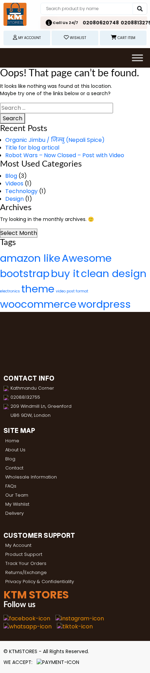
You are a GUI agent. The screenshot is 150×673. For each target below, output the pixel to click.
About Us (15, 449)
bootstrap (25, 273)
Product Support (23, 554)
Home (12, 440)
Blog (11, 176)
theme (37, 289)
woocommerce (38, 304)
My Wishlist (17, 504)
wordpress (104, 304)
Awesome (87, 258)
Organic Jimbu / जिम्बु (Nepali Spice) (55, 140)
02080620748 (101, 22)
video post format (72, 291)
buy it (65, 273)
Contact (14, 468)
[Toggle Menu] (137, 57)
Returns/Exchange (26, 572)
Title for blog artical (32, 148)
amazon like (30, 258)
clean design (114, 273)
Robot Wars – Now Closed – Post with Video (64, 155)
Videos (14, 183)
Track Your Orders (25, 563)
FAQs (10, 486)
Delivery (14, 513)
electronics (10, 291)
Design (14, 199)
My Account (18, 545)
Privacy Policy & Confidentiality (39, 581)
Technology (21, 191)
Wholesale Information (31, 477)
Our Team (16, 495)
